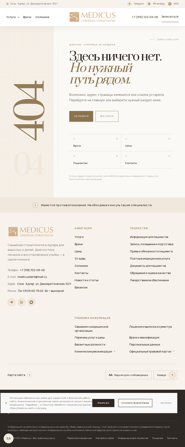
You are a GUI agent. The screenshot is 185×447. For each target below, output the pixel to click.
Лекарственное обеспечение (149, 280)
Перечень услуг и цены (90, 337)
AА (8, 438)
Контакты (81, 273)
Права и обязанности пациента (151, 251)
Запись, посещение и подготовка (151, 244)
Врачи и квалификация (144, 337)
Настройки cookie (105, 438)
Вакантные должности (90, 344)
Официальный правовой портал (152, 351)
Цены (78, 251)
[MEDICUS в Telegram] (11, 302)
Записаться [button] (170, 16)
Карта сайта (16, 375)
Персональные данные (144, 344)
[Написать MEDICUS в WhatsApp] (21, 302)
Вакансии (81, 287)
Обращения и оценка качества (150, 273)
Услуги (79, 237)
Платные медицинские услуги (150, 258)
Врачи (27, 17)
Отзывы (80, 258)
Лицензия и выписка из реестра (150, 327)
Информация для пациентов (149, 237)
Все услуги (107, 116)
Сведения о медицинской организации (91, 328)
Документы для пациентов (148, 266)
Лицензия (157, 438)
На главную (81, 116)
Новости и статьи (87, 280)
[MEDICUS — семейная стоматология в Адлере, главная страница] (92, 17)
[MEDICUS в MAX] (31, 302)
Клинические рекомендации (95, 351)
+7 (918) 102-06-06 (145, 17)
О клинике (42, 17)
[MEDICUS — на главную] (31, 232)
